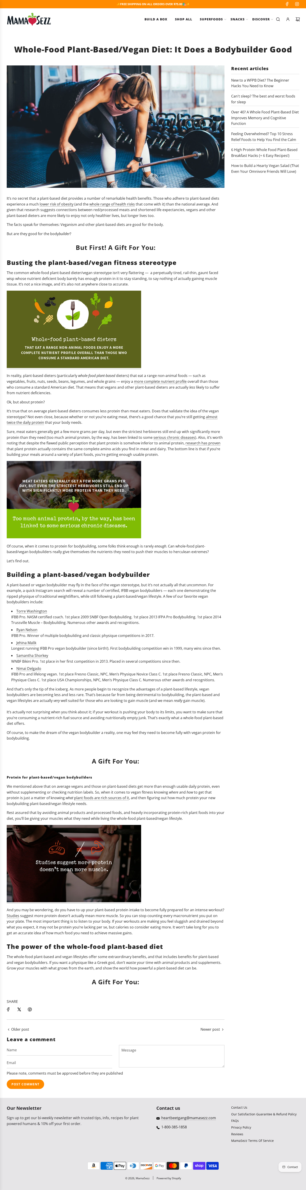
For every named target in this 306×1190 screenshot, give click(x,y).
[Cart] (298, 19)
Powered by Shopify (169, 1178)
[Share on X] (19, 1009)
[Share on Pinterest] (30, 1009)
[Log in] (288, 19)
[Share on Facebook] (8, 1009)
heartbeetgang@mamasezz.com (188, 1117)
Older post (20, 1029)
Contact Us (239, 1107)
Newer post (210, 1029)
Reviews (237, 1134)
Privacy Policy (241, 1127)
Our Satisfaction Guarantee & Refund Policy (264, 1114)
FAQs (235, 1121)
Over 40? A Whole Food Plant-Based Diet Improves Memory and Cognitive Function (265, 118)
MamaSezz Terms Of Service (252, 1140)
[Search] (278, 19)
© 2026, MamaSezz (137, 1178)
